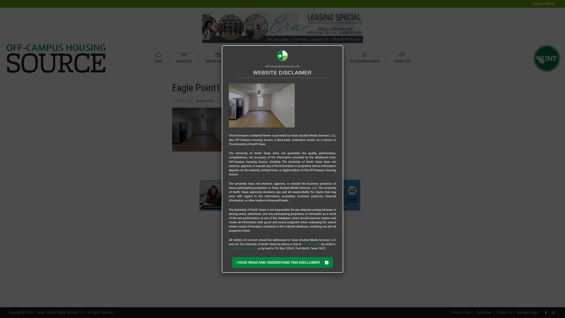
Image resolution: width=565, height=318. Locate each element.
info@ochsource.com (243, 248)
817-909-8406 (311, 244)
